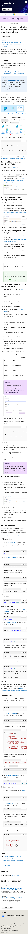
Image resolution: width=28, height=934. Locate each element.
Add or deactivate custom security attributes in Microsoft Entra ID (14, 180)
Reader (25, 456)
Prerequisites (5, 39)
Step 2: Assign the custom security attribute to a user (13, 44)
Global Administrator (13, 80)
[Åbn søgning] (22, 14)
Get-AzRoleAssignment (11, 557)
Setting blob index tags (11, 280)
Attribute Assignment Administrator (12, 72)
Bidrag (2, 925)
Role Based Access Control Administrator (14, 73)
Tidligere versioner (16, 923)
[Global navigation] (1, 14)
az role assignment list (11, 713)
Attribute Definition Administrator (12, 70)
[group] (14, 148)
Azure (6, 23)
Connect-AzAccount (12, 542)
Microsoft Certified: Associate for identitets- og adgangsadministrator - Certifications (11, 898)
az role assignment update (12, 775)
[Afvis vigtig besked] (26, 2)
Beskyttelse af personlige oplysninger (14, 925)
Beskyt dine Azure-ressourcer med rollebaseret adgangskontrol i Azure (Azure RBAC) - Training (11, 889)
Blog (23, 923)
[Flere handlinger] (26, 23)
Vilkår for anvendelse (5, 930)
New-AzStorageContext (11, 622)
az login (9, 698)
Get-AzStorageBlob (10, 634)
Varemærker (14, 930)
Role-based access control (14, 23)
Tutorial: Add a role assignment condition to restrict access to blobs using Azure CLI (14, 690)
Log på (25, 14)
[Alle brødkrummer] (2, 23)
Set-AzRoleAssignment (11, 595)
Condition (4, 40)
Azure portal (13, 167)
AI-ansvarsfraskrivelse (6, 923)
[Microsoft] (14, 14)
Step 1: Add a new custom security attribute (11, 42)
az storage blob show (11, 803)
